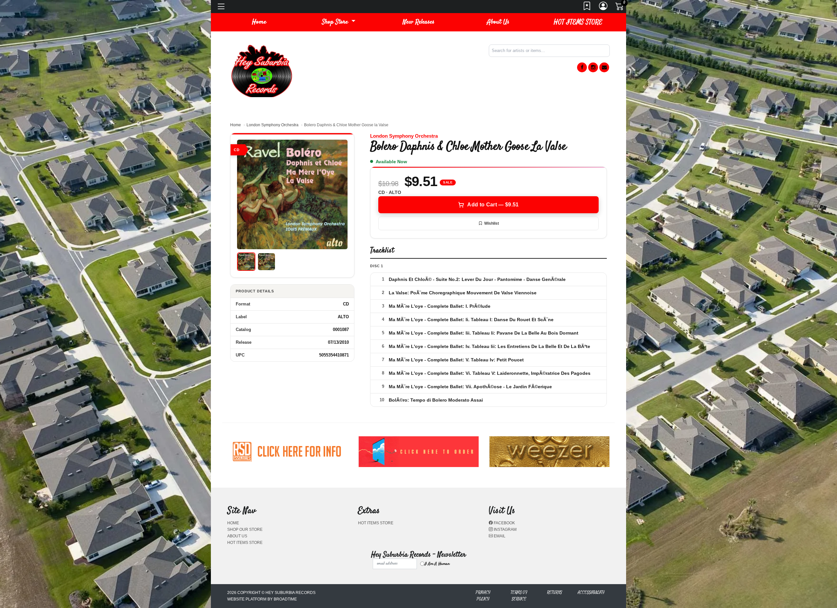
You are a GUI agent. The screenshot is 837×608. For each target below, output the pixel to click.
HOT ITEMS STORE (578, 22)
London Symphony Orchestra (273, 125)
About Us (498, 22)
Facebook (504, 523)
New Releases (419, 22)
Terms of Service (519, 596)
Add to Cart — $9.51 (493, 204)
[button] (339, 22)
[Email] (604, 67)
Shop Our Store (245, 529)
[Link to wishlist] (587, 8)
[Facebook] (582, 67)
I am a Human (437, 564)
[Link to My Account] (603, 8)
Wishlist (491, 223)
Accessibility (591, 592)
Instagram (505, 529)
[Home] (261, 70)
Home (235, 125)
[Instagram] (593, 67)
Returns (554, 592)
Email (499, 536)
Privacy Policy (483, 596)
